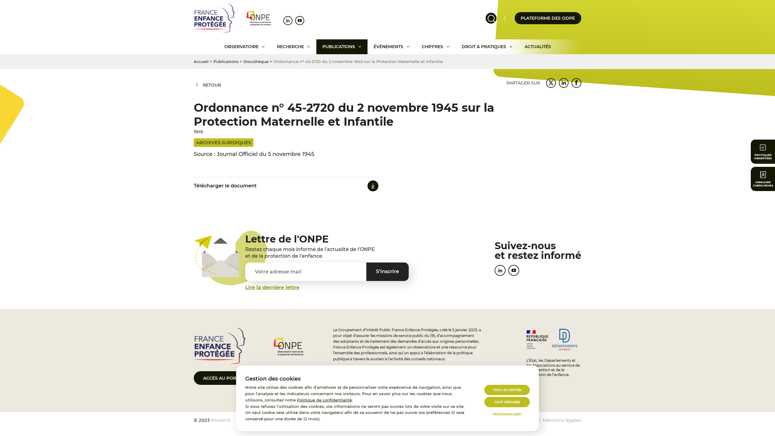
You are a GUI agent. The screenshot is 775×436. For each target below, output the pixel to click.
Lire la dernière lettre (272, 287)
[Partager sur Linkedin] (564, 83)
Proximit (221, 420)
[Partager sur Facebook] (576, 83)
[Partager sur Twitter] (551, 83)
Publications (338, 46)
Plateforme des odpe (548, 18)
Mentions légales (561, 420)
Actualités (538, 46)
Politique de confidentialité (324, 400)
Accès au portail (224, 378)
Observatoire (241, 46)
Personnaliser (507, 414)
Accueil (201, 61)
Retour (212, 85)
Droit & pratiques (484, 46)
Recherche (290, 46)
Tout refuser (507, 402)
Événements (388, 46)
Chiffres (432, 46)
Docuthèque (256, 61)
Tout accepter (507, 390)
